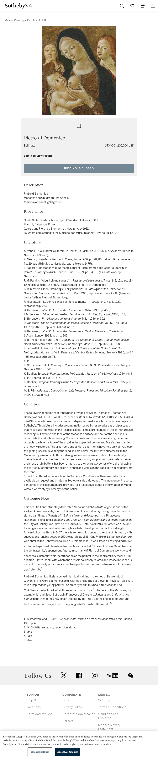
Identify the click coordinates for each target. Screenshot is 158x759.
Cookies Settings (40, 751)
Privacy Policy (72, 707)
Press (66, 700)
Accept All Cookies (67, 751)
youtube (112, 675)
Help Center (35, 700)
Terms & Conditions (112, 707)
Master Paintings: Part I (19, 20)
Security (104, 700)
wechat (130, 675)
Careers (68, 721)
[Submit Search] (122, 6)
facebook (79, 675)
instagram (94, 675)
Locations (34, 707)
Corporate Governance (78, 714)
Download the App (40, 714)
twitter (64, 675)
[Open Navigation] (153, 6)
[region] (79, 745)
